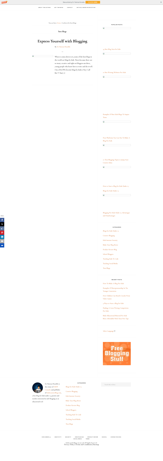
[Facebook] (2, 220)
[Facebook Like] (2, 228)
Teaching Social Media (110, 264)
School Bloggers (108, 254)
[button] (81, 2)
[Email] (2, 241)
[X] (2, 224)
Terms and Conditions (84, 444)
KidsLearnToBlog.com (73, 443)
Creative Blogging (109, 236)
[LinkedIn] (2, 237)
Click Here (92, 2)
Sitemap (96, 444)
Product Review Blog (110, 250)
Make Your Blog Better (110, 245)
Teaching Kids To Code (110, 259)
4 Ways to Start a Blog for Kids (113, 303)
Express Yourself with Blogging (62, 41)
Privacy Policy (69, 444)
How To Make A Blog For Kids (113, 284)
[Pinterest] (2, 233)
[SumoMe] (2, 245)
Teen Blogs (106, 268)
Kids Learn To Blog (11, 7)
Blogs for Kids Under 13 (111, 191)
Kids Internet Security (110, 240)
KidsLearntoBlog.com (54, 393)
